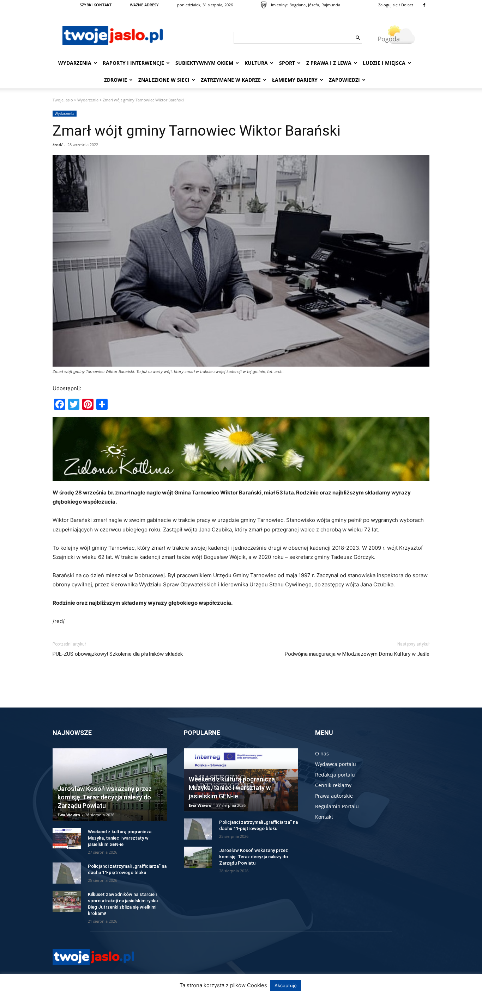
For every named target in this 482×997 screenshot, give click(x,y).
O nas (322, 753)
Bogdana (297, 4)
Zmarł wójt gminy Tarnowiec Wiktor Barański (197, 130)
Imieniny (279, 4)
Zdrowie (115, 79)
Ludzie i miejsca (384, 63)
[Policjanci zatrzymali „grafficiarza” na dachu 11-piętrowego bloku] (67, 873)
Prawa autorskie (334, 795)
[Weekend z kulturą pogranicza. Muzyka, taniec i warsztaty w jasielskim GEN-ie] (67, 838)
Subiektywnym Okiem (204, 63)
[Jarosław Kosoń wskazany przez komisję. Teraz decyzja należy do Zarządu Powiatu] (198, 857)
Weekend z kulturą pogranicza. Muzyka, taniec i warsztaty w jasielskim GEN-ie (120, 838)
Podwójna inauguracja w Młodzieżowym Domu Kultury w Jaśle (357, 654)
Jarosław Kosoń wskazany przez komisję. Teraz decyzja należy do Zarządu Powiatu (105, 797)
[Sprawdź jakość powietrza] (263, 4)
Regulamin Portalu (337, 806)
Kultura (256, 63)
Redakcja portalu (335, 774)
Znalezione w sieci (163, 79)
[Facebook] (424, 5)
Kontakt (324, 817)
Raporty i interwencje (133, 63)
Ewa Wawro (69, 814)
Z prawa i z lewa (328, 63)
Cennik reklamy (333, 785)
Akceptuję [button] (286, 985)
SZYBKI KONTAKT (96, 4)
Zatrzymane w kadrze (231, 79)
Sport (287, 63)
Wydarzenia (74, 63)
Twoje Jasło (63, 99)
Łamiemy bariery (295, 79)
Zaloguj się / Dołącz (395, 4)
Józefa (313, 4)
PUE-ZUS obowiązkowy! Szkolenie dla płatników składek (118, 654)
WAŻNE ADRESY (144, 4)
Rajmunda (330, 4)
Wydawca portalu (335, 764)
